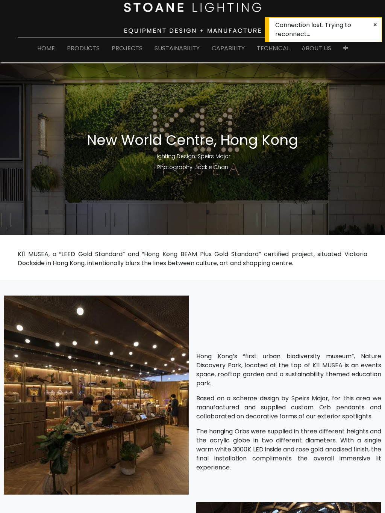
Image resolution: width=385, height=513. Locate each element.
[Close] (375, 25)
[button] (345, 50)
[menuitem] (46, 50)
